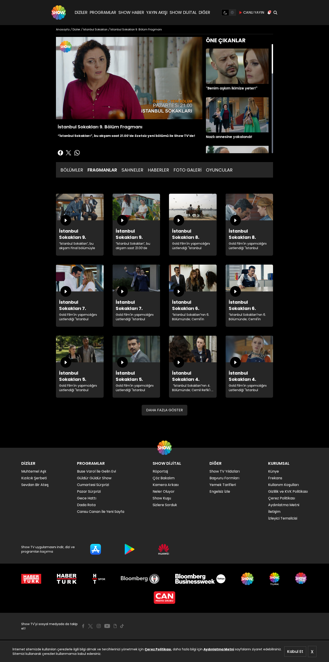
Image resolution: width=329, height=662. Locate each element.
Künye (273, 471)
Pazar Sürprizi (89, 491)
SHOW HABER (131, 12)
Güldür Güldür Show (94, 478)
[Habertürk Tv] (67, 579)
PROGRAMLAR (103, 12)
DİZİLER (81, 12)
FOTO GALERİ (187, 170)
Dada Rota (86, 504)
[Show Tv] (58, 12)
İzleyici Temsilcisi (282, 518)
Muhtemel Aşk (33, 471)
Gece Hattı (86, 498)
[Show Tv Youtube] (107, 626)
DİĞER (204, 12)
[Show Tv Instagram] (99, 626)
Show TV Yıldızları (224, 471)
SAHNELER (132, 170)
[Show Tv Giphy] (115, 626)
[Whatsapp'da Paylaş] (77, 153)
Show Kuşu (162, 498)
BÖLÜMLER (71, 170)
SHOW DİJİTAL (183, 12)
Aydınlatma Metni (218, 649)
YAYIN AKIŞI (156, 12)
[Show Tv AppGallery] (163, 549)
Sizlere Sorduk (165, 504)
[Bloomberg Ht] (140, 579)
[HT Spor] (98, 579)
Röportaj (160, 471)
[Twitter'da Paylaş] (68, 152)
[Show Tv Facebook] (83, 626)
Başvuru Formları (224, 478)
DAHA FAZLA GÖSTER (164, 410)
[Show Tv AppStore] (95, 549)
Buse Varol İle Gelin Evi (96, 471)
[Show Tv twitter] (90, 626)
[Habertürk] (31, 579)
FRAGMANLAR (102, 170)
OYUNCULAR (219, 170)
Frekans (275, 478)
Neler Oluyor (164, 491)
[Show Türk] (274, 579)
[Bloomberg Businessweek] (200, 579)
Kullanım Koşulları (283, 484)
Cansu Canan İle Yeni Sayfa (100, 511)
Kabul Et (295, 651)
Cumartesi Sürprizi (93, 484)
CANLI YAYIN (253, 12)
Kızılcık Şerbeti (34, 478)
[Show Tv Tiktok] (122, 626)
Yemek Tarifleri (222, 484)
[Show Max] (301, 579)
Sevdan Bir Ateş (35, 484)
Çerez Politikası (158, 649)
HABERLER (158, 170)
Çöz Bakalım (164, 478)
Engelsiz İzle (219, 491)
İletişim (274, 511)
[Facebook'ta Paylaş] (60, 152)
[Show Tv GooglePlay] (129, 549)
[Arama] (275, 12)
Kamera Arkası (166, 484)
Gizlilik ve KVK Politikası (288, 491)
